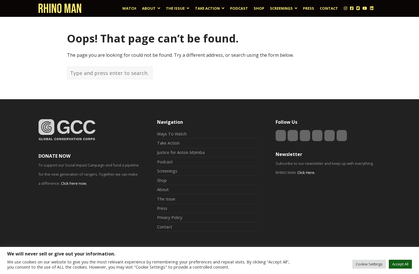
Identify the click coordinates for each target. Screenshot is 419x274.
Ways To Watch (172, 134)
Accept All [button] (400, 264)
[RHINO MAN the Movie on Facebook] (293, 135)
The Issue (166, 199)
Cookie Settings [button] (369, 264)
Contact (164, 227)
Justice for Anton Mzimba (181, 152)
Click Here (305, 172)
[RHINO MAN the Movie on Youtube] (329, 135)
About (163, 189)
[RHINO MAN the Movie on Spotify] (342, 135)
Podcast (165, 162)
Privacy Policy (169, 217)
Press (162, 208)
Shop (162, 180)
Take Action (168, 143)
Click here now (73, 183)
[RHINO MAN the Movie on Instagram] (281, 135)
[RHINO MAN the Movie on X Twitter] (305, 135)
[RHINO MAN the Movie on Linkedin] (317, 135)
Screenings (167, 171)
